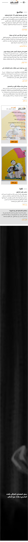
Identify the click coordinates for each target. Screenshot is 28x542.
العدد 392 (14, 142)
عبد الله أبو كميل (23, 46)
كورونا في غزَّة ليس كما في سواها (18, 35)
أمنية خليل (24, 80)
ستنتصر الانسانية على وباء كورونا (18, 210)
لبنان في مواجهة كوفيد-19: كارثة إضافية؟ (16, 15)
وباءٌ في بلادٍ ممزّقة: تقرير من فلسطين (17, 86)
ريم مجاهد (24, 204)
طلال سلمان (24, 219)
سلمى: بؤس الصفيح (22, 192)
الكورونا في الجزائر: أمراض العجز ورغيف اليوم (15, 51)
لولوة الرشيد (24, 29)
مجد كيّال (25, 100)
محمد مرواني (24, 62)
